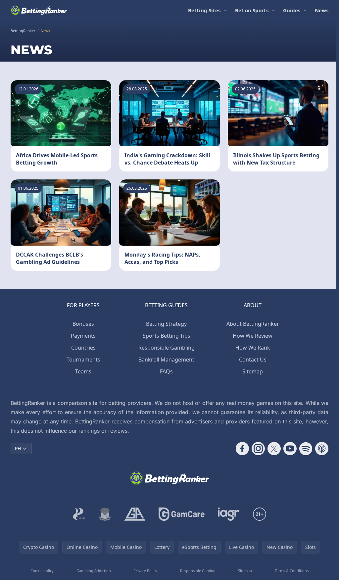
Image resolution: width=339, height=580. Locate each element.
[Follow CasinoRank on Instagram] (258, 448)
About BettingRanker (252, 323)
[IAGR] (229, 514)
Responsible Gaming (198, 570)
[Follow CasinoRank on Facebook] (242, 448)
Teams (83, 371)
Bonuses (83, 323)
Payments (83, 335)
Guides (291, 10)
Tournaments (83, 359)
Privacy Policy (145, 570)
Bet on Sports (251, 10)
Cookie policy (42, 570)
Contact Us (252, 359)
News (321, 10)
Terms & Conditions (292, 570)
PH (18, 448)
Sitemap (252, 371)
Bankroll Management (166, 359)
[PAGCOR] (79, 514)
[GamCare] (182, 514)
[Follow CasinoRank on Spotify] (306, 448)
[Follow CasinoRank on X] (274, 448)
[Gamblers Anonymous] (134, 514)
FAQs (166, 371)
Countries (83, 347)
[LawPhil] (105, 514)
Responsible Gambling (166, 347)
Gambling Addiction (93, 570)
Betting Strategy (166, 323)
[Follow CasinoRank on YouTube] (290, 448)
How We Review (252, 335)
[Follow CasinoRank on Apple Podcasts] (321, 448)
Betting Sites (204, 10)
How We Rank (252, 347)
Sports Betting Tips (166, 335)
